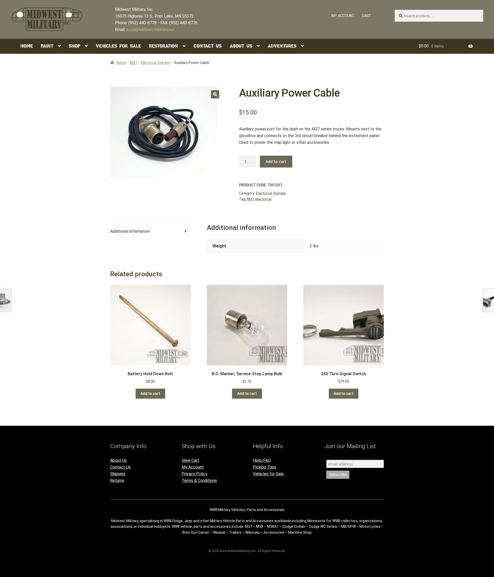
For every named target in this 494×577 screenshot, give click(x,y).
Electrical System (155, 63)
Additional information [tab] (130, 231)
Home (26, 46)
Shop (74, 46)
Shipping (117, 473)
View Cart (190, 460)
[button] (215, 94)
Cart (366, 16)
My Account (193, 467)
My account (343, 16)
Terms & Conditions (199, 480)
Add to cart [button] (150, 393)
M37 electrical (259, 199)
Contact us (207, 46)
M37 (133, 63)
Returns (117, 480)
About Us (118, 460)
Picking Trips (264, 467)
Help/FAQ (262, 460)
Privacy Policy (194, 473)
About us (241, 46)
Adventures (282, 46)
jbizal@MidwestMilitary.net (150, 29)
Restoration (163, 46)
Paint (47, 46)
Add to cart (276, 161)
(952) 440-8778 (142, 22)
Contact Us (120, 467)
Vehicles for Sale (118, 46)
